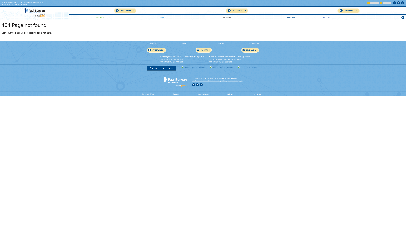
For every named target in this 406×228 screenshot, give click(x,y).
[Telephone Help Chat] (193, 67)
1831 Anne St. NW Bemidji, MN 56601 (173, 59)
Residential (101, 17)
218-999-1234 (24, 5)
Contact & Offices (7, 2)
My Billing (40, 2)
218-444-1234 (15, 5)
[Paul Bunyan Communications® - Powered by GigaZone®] (34, 12)
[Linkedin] (394, 2)
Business (164, 17)
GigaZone (226, 17)
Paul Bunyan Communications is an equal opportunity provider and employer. (217, 81)
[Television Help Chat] (221, 67)
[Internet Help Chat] (248, 67)
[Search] (402, 17)
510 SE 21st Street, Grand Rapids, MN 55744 (225, 59)
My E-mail (33, 2)
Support (15, 2)
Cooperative (289, 17)
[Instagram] (402, 2)
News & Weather (24, 2)
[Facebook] (398, 2)
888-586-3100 (6, 5)
